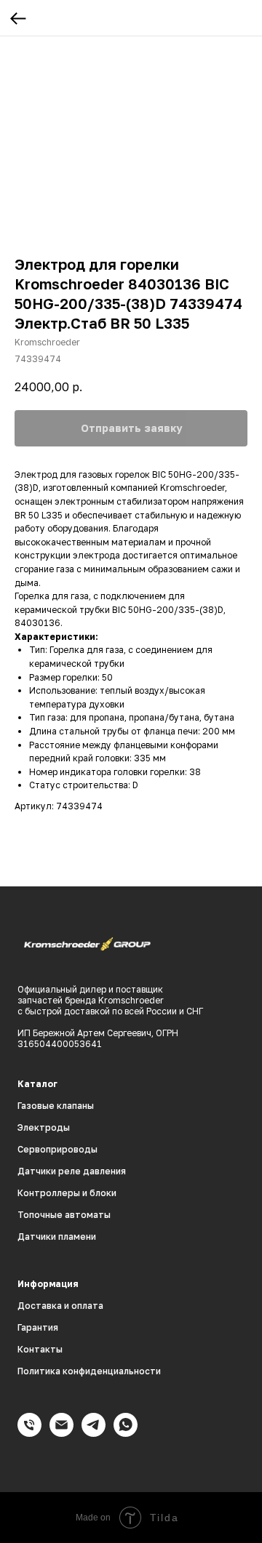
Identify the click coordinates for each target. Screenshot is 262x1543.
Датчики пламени (56, 1236)
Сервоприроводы (57, 1149)
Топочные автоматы (64, 1214)
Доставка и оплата (60, 1305)
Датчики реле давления (71, 1171)
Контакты (40, 1349)
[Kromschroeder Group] (94, 1433)
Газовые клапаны (55, 1105)
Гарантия (37, 1327)
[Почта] (61, 1433)
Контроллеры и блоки (66, 1192)
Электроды (43, 1127)
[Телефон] (29, 1433)
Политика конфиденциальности (89, 1371)
